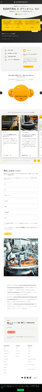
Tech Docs (5, 367)
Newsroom (29, 361)
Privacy (17, 348)
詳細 (21, 98)
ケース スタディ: (25, 132)
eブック (29, 50)
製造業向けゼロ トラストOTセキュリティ (21, 6)
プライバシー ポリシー (30, 227)
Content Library (6, 353)
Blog (4, 348)
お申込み (10, 332)
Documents (17, 356)
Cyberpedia (5, 356)
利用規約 (23, 227)
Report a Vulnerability (31, 369)
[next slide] (38, 160)
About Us (29, 348)
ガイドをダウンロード (6, 38)
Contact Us (29, 356)
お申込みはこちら (11, 174)
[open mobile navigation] (1, 2)
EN (35, 377)
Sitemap (5, 372)
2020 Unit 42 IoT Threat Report (13, 292)
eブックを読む (6, 155)
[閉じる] (40, 386)
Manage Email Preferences (32, 359)
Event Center (6, 359)
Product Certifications (31, 364)
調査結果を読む (25, 155)
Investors (5, 361)
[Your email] (21, 327)
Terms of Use (18, 353)
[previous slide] (35, 160)
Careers (29, 353)
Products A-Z (6, 364)
